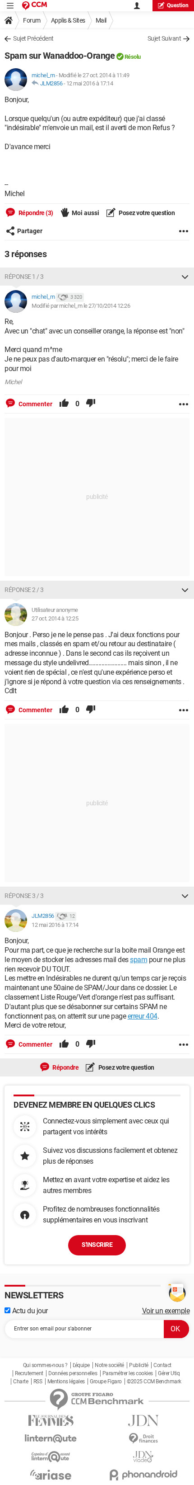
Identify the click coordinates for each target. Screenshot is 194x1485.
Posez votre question (146, 212)
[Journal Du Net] (143, 1420)
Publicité (138, 1365)
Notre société (109, 1365)
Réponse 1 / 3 (24, 276)
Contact (162, 1365)
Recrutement (29, 1373)
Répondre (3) (35, 212)
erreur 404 (142, 1016)
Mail (101, 20)
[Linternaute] (51, 1438)
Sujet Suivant (164, 38)
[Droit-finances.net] (143, 1438)
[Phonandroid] (143, 1474)
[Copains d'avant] (51, 1456)
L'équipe (81, 1365)
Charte (20, 1381)
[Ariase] (51, 1475)
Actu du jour (29, 1310)
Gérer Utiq (169, 1373)
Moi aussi (85, 212)
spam (138, 959)
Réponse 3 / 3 (24, 895)
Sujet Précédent (33, 38)
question (178, 5)
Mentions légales (66, 1381)
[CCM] (34, 5)
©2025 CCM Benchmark (154, 1381)
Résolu (133, 56)
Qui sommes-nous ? (45, 1365)
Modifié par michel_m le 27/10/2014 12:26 (81, 305)
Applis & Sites (68, 20)
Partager (29, 231)
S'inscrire (97, 1244)
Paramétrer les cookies (127, 1373)
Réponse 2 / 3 (24, 589)
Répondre (65, 1067)
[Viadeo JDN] (143, 1456)
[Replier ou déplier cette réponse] (185, 276)
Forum (32, 20)
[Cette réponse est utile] (64, 404)
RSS (37, 1381)
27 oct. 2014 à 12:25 (55, 618)
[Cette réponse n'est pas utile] (91, 404)
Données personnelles (72, 1373)
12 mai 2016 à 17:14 (89, 83)
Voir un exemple (166, 1310)
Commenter (34, 404)
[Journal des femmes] (51, 1420)
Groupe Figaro (106, 1381)
